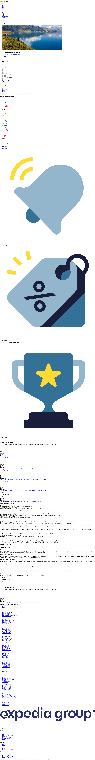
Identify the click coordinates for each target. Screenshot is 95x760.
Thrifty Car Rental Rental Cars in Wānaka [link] (9, 700)
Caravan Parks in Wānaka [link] (6, 664)
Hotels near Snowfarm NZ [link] (6, 616)
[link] (10, 4)
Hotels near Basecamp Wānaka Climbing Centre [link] (10, 615)
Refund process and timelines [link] (7, 755)
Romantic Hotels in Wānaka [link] (6, 631)
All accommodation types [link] (6, 738)
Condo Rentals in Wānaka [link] (6, 652)
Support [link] (3, 753)
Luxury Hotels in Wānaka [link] (6, 628)
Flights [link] (3, 90)
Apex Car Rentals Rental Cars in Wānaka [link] (8, 698)
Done (3, 81)
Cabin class (4, 80)
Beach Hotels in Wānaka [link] (6, 640)
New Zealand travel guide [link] (6, 732)
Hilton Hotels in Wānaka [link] (6, 621)
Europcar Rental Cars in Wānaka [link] (7, 692)
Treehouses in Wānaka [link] (5, 655)
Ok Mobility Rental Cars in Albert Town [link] (8, 691)
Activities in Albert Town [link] (6, 704)
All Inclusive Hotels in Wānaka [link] (7, 638)
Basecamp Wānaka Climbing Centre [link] (8, 679)
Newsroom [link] (4, 728)
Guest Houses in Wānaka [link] (6, 666)
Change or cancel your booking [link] (7, 754)
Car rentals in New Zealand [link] (6, 737)
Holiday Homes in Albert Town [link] (7, 645)
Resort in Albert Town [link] (5, 644)
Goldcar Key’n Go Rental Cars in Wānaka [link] (9, 696)
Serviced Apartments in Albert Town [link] (8, 643)
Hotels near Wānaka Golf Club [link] (7, 613)
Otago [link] (3, 88)
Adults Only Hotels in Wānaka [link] (7, 626)
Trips (3, 18)
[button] (47, 544)
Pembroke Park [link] (4, 675)
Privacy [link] (3, 744)
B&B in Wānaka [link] (5, 647)
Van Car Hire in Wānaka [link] (6, 685)
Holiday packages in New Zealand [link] (7, 735)
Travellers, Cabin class (5, 67)
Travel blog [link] (4, 739)
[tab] (5, 56)
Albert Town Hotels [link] (5, 618)
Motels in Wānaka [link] (5, 662)
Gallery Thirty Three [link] (5, 680)
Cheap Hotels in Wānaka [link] (6, 625)
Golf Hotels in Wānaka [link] (6, 632)
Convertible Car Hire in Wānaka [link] (7, 684)
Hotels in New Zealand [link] (6, 733)
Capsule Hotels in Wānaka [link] (6, 650)
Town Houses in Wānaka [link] (6, 667)
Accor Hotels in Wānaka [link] (6, 623)
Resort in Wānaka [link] (5, 658)
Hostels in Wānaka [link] (5, 659)
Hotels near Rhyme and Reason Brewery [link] (8, 620)
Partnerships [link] (4, 727)
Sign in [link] (3, 440)
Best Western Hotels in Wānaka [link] (7, 622)
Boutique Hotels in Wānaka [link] (6, 639)
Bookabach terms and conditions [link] (7, 747)
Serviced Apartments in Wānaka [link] (7, 665)
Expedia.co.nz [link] (4, 86)
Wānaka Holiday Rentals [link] (6, 702)
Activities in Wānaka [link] (5, 705)
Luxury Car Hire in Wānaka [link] (6, 686)
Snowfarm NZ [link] (4, 674)
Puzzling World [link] (4, 676)
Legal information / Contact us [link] (7, 748)
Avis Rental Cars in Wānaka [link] (6, 694)
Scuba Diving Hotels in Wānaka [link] (7, 642)
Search (4, 82)
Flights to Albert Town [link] (5, 671)
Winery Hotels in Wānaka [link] (6, 630)
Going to (3, 65)
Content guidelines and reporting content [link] (8, 749)
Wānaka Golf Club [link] (5, 682)
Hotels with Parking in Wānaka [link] (7, 635)
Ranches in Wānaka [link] (5, 646)
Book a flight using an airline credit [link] (7, 756)
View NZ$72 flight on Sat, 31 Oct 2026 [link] (12, 54)
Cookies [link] (3, 745)
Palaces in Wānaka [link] (5, 656)
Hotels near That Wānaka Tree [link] (7, 612)
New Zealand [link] (4, 89)
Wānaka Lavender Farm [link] (6, 681)
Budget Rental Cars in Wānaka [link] (7, 695)
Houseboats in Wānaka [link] (6, 663)
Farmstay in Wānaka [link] (5, 669)
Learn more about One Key (8, 22)
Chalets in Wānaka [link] (5, 661)
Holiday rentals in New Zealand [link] (7, 734)
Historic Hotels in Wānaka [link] (6, 641)
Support (3, 17)
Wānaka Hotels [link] (4, 619)
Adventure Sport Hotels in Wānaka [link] (7, 627)
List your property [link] (5, 726)
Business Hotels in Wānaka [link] (6, 633)
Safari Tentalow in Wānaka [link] (6, 660)
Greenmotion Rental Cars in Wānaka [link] (8, 693)
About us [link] (3, 725)
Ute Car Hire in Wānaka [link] (6, 689)
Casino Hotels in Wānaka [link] (6, 624)
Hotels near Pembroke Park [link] (6, 614)
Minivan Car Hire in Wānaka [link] (6, 687)
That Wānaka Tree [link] (5, 673)
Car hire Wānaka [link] (5, 690)
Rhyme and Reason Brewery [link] (6, 678)
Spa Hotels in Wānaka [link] (5, 629)
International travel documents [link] (7, 757)
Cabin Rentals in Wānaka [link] (6, 648)
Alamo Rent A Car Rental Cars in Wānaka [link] (9, 697)
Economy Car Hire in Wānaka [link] (7, 688)
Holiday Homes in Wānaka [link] (6, 653)
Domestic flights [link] (4, 736)
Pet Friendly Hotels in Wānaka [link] (7, 636)
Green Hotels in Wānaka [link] (6, 637)
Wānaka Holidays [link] (5, 677)
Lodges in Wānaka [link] (5, 649)
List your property (5, 16)
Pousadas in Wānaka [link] (5, 657)
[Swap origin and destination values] (2, 64)
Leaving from (4, 63)
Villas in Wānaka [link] (5, 654)
